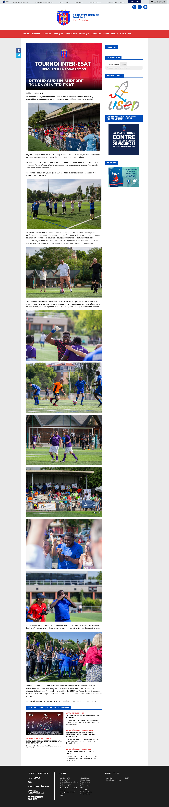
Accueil (26, 34)
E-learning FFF (64, 780)
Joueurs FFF (83, 790)
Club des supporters (44, 2)
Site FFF (127, 778)
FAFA (61, 796)
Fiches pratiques (85, 780)
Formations (71, 34)
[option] (124, 95)
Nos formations (85, 794)
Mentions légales (38, 787)
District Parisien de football (86, 16)
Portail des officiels (116, 2)
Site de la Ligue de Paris (113, 780)
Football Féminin (65, 786)
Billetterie (64, 2)
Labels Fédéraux (85, 778)
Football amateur (65, 784)
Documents (125, 34)
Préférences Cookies (35, 798)
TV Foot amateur (85, 782)
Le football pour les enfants (69, 782)
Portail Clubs (95, 2)
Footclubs (34, 778)
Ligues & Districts (20, 2)
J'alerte (134, 2)
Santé (82, 784)
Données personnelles (36, 792)
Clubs (106, 34)
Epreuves (46, 34)
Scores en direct (85, 786)
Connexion (159, 2)
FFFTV (81, 788)
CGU (30, 782)
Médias (114, 34)
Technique (84, 34)
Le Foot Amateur (38, 773)
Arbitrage (96, 34)
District (36, 34)
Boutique (79, 2)
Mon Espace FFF (65, 778)
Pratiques (58, 34)
